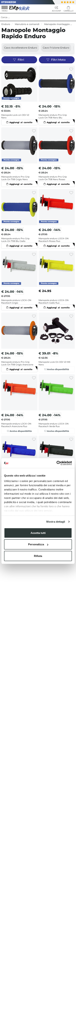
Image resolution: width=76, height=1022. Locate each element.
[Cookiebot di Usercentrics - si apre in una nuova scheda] (56, 463)
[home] (19, 8)
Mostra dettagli (55, 521)
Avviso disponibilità (57, 369)
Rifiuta (38, 555)
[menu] (4, 9)
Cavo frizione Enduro (56, 47)
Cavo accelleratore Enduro (20, 47)
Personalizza (36, 544)
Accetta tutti (38, 532)
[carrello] (68, 9)
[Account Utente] (56, 9)
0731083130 (8, 2)
